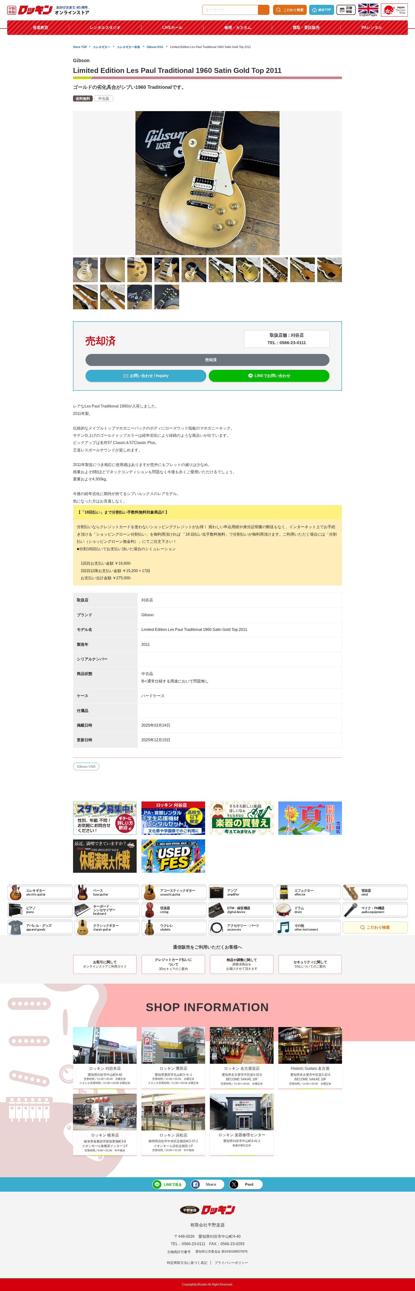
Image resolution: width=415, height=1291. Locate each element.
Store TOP (80, 47)
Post (249, 1184)
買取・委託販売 (306, 27)
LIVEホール (172, 27)
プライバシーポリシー (231, 1263)
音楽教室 (40, 27)
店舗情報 (349, 10)
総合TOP (324, 10)
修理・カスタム (237, 27)
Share (211, 1184)
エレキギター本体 (129, 47)
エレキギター (102, 47)
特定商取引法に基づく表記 (187, 1263)
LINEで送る (173, 1184)
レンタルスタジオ (105, 27)
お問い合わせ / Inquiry (149, 376)
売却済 (211, 360)
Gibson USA (155, 47)
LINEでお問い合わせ (272, 376)
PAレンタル (371, 27)
